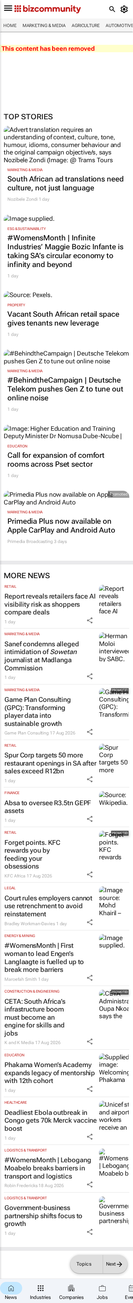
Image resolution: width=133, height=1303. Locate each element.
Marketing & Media (44, 25)
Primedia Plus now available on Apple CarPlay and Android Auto (61, 525)
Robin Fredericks (20, 1185)
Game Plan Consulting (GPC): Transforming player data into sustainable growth (37, 711)
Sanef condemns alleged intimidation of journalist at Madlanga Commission (41, 656)
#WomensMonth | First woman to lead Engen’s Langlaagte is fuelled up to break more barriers (44, 957)
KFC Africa (14, 876)
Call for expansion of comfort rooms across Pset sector (56, 460)
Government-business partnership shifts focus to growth (43, 1215)
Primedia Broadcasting (30, 541)
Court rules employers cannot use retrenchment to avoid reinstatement (48, 906)
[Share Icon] (89, 620)
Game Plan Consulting (26, 733)
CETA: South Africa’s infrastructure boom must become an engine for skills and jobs (34, 1017)
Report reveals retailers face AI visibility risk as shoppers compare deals (50, 604)
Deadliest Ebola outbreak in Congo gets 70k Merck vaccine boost (50, 1120)
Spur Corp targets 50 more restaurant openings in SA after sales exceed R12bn (50, 763)
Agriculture (86, 25)
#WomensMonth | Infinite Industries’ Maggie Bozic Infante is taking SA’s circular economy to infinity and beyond (65, 251)
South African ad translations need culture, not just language (65, 183)
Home (10, 25)
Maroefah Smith (20, 979)
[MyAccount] (125, 9)
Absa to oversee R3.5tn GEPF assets (47, 807)
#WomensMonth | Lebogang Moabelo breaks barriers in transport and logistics (47, 1168)
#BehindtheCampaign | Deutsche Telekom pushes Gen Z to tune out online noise (65, 389)
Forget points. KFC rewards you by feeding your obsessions (32, 854)
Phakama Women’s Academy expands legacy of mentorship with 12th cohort (49, 1072)
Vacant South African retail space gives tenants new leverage (63, 318)
